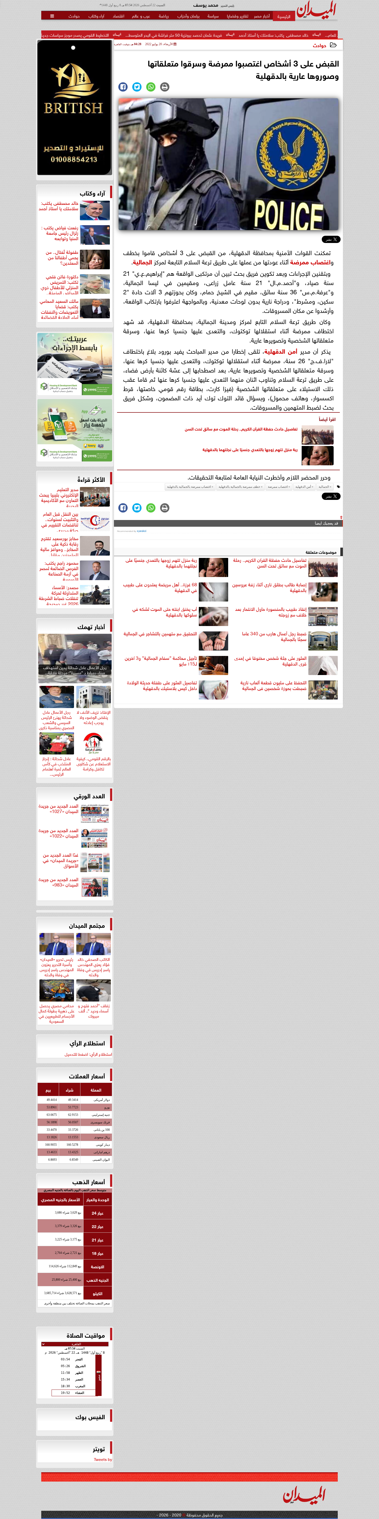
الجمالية (142, 261)
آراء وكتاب (92, 192)
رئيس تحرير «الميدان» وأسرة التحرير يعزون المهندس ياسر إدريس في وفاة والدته (57, 966)
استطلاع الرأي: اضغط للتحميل (88, 1053)
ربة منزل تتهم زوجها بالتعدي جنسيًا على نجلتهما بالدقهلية (250, 448)
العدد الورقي (89, 795)
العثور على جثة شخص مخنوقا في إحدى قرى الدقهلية (270, 661)
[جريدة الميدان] (74, 109)
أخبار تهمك (91, 626)
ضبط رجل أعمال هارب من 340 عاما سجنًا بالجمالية (274, 636)
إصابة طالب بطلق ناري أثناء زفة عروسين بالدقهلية (269, 587)
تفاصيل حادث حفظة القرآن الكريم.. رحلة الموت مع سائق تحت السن (241, 428)
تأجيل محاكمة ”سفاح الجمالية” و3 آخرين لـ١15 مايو (161, 661)
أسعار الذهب (88, 1181)
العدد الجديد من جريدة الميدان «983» (58, 882)
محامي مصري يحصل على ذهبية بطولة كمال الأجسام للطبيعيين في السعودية (57, 1012)
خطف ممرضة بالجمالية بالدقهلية (239, 487)
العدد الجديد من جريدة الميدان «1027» (58, 808)
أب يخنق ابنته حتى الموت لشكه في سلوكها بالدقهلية (164, 612)
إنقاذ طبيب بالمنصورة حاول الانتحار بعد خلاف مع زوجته (271, 612)
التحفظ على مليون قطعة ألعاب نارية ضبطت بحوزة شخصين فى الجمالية (274, 685)
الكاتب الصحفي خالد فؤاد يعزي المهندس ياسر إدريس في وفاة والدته (93, 966)
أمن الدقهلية (281, 350)
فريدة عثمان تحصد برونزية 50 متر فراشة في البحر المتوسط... (246, 34)
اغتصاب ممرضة (310, 261)
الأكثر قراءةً (91, 478)
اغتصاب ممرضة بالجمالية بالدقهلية (189, 487)
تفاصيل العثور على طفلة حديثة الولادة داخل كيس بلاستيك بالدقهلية (162, 685)
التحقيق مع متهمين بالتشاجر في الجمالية (160, 633)
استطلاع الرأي (87, 1042)
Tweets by (103, 1459)
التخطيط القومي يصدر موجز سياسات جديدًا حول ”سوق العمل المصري (125, 34)
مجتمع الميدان (87, 924)
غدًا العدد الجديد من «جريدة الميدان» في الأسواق (60, 860)
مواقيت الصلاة (86, 1334)
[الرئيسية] (284, 16)
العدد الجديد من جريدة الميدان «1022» (58, 833)
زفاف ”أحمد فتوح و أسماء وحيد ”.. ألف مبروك (94, 1010)
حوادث (319, 44)
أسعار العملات (87, 1075)
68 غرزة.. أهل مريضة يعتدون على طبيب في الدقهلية (160, 587)
